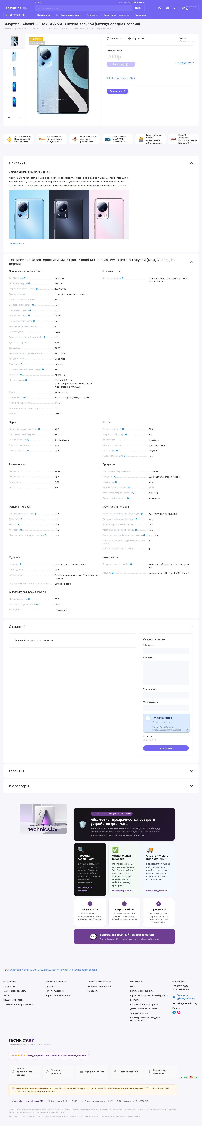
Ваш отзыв (150, 658)
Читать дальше (16, 243)
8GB (40, 969)
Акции (6, 995)
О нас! (38, 2)
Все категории (16, 15)
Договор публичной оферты (144, 1009)
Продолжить (166, 748)
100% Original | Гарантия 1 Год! (121, 78)
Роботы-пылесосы (55, 991)
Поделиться (116, 91)
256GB (46, 969)
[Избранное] (175, 8)
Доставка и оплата (139, 1013)
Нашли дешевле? (185, 62)
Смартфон (15, 969)
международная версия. (83, 969)
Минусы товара (150, 702)
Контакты (134, 1000)
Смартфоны (43, 15)
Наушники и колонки (13, 1000)
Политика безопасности (141, 991)
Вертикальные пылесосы (58, 995)
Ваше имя (149, 645)
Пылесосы (140, 15)
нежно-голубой (60, 969)
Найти (138, 8)
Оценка (148, 736)
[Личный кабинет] (160, 8)
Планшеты (92, 15)
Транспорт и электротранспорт (18, 1004)
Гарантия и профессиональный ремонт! (149, 995)
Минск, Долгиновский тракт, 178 (27, 1101)
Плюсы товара (150, 689)
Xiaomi (183, 38)
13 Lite (33, 969)
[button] (9, 117)
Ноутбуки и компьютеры (68, 15)
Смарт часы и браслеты (116, 15)
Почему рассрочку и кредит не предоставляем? (145, 1019)
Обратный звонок (180, 989)
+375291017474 (129, 2)
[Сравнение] (167, 8)
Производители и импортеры (144, 1004)
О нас (133, 986)
